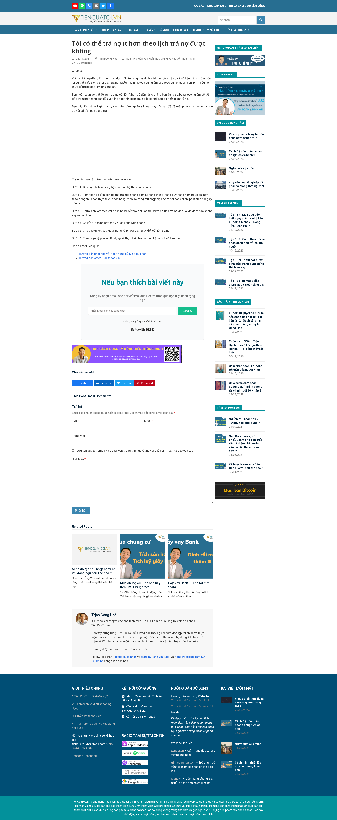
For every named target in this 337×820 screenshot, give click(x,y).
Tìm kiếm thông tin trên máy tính (192, 706)
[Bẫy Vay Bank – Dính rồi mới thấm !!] (190, 556)
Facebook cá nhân (125, 657)
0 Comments (84, 63)
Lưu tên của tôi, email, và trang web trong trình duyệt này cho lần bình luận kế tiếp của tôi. (135, 450)
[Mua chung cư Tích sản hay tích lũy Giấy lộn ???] (142, 556)
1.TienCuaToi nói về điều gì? (90, 696)
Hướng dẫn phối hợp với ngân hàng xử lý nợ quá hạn (112, 253)
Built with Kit (142, 329)
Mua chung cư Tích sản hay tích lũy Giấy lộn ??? (140, 585)
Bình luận (79, 459)
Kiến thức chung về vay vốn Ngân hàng (172, 58)
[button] (82, 383)
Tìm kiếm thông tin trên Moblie (191, 700)
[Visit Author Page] (82, 618)
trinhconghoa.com (183, 762)
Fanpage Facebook (84, 756)
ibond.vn (176, 778)
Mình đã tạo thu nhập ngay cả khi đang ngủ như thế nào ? (93, 571)
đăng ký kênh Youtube (155, 657)
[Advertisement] (142, 145)
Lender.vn (177, 750)
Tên (75, 420)
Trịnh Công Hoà (108, 58)
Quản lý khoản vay (136, 58)
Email (148, 420)
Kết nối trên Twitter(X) (140, 716)
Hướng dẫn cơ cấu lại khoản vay (99, 258)
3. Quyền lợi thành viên (86, 716)
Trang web (79, 435)
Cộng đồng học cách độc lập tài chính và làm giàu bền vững (126, 801)
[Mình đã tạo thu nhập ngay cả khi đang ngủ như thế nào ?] (94, 549)
